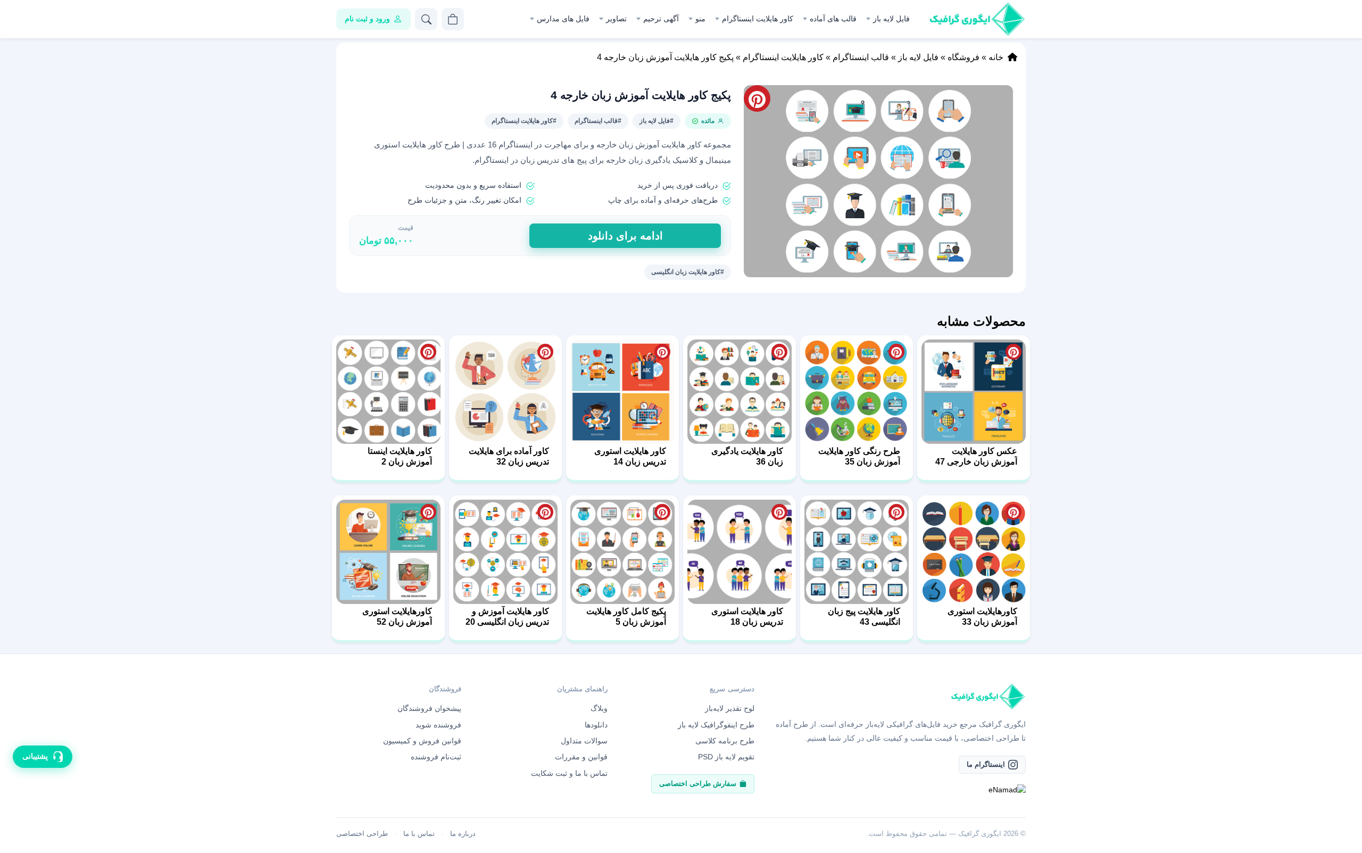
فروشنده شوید (438, 725)
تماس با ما (419, 834)
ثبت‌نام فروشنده (436, 756)
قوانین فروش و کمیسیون (422, 740)
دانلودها (596, 725)
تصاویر (616, 18)
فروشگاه (963, 57)
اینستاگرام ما (986, 764)
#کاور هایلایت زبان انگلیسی (687, 272)
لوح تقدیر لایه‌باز (729, 708)
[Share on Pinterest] (1013, 352)
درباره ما (463, 834)
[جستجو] (426, 19)
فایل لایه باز (891, 18)
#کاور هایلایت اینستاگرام (524, 121)
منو (700, 18)
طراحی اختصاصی (362, 834)
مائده (708, 121)
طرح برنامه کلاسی (724, 740)
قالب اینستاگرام (861, 57)
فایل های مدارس (563, 18)
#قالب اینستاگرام (598, 121)
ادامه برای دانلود (625, 236)
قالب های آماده (833, 18)
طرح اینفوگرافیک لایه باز (716, 725)
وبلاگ (599, 708)
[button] (878, 181)
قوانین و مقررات (581, 756)
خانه (996, 57)
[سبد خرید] (453, 19)
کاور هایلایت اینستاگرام (757, 18)
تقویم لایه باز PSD (726, 756)
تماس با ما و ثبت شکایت (569, 773)
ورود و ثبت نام (367, 18)
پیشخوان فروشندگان (429, 708)
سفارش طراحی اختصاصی (697, 784)
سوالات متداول (584, 740)
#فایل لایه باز (657, 121)
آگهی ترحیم (661, 18)
